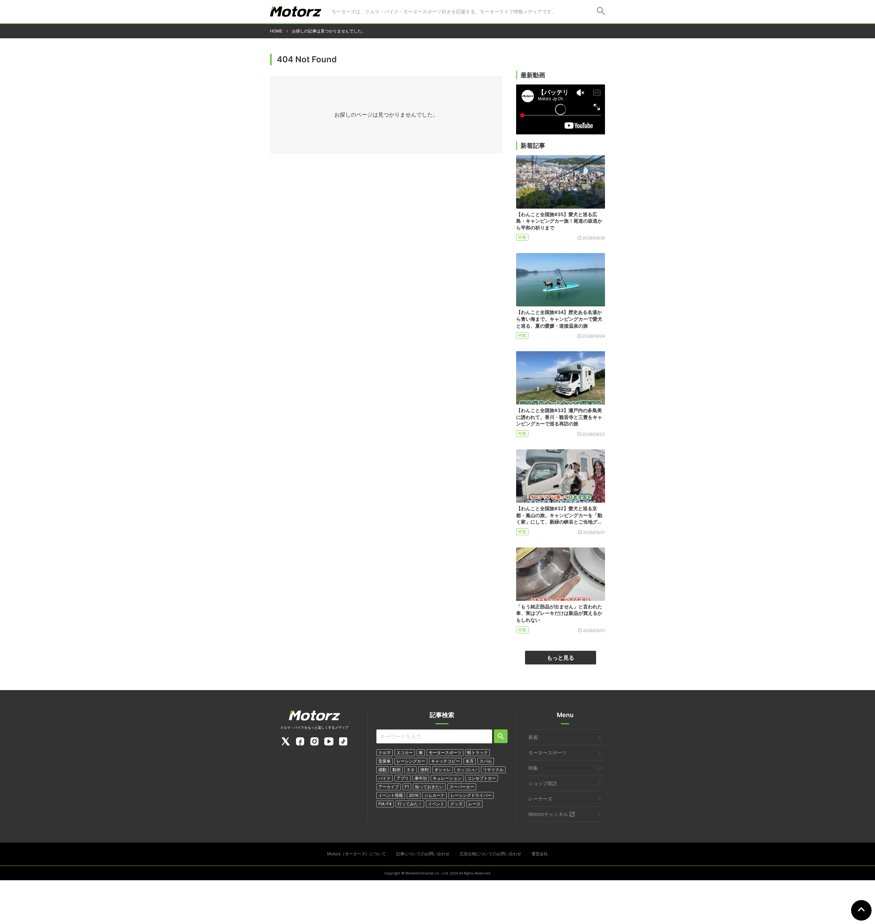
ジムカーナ (434, 795)
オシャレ (442, 769)
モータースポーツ (445, 752)
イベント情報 (390, 795)
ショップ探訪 (542, 783)
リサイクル (493, 769)
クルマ (384, 752)
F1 (407, 786)
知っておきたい (429, 786)
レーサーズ (540, 799)
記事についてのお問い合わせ (422, 853)
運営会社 (539, 853)
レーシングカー (410, 761)
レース (474, 803)
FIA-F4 (385, 803)
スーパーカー (461, 786)
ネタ (410, 769)
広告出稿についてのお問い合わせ (490, 853)
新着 (533, 737)
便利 (424, 769)
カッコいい (467, 769)
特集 (522, 237)
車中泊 (421, 778)
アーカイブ (388, 786)
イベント (436, 803)
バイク (384, 778)
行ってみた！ (410, 803)
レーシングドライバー (471, 795)
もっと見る (560, 657)
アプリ (402, 778)
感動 (382, 769)
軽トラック (477, 752)
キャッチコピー (445, 761)
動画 (396, 769)
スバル (486, 761)
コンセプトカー (481, 778)
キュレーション (447, 778)
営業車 (384, 761)
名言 (470, 761)
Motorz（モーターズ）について (356, 853)
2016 (413, 795)
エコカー (404, 752)
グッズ (456, 803)
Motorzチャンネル (548, 814)
